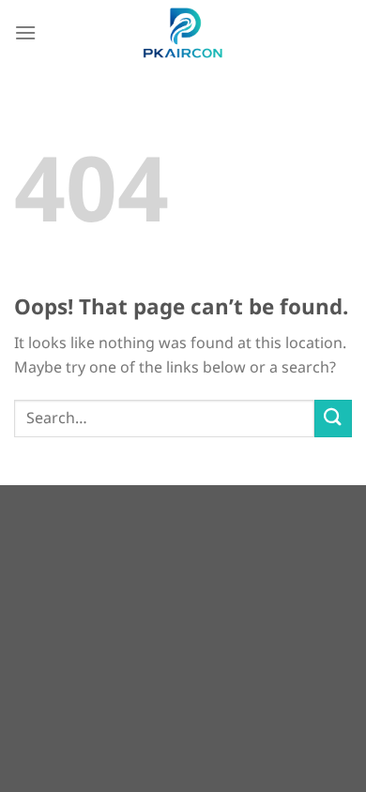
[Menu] (25, 32)
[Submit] (333, 418)
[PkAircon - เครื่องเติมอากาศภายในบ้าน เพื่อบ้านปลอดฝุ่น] (183, 33)
